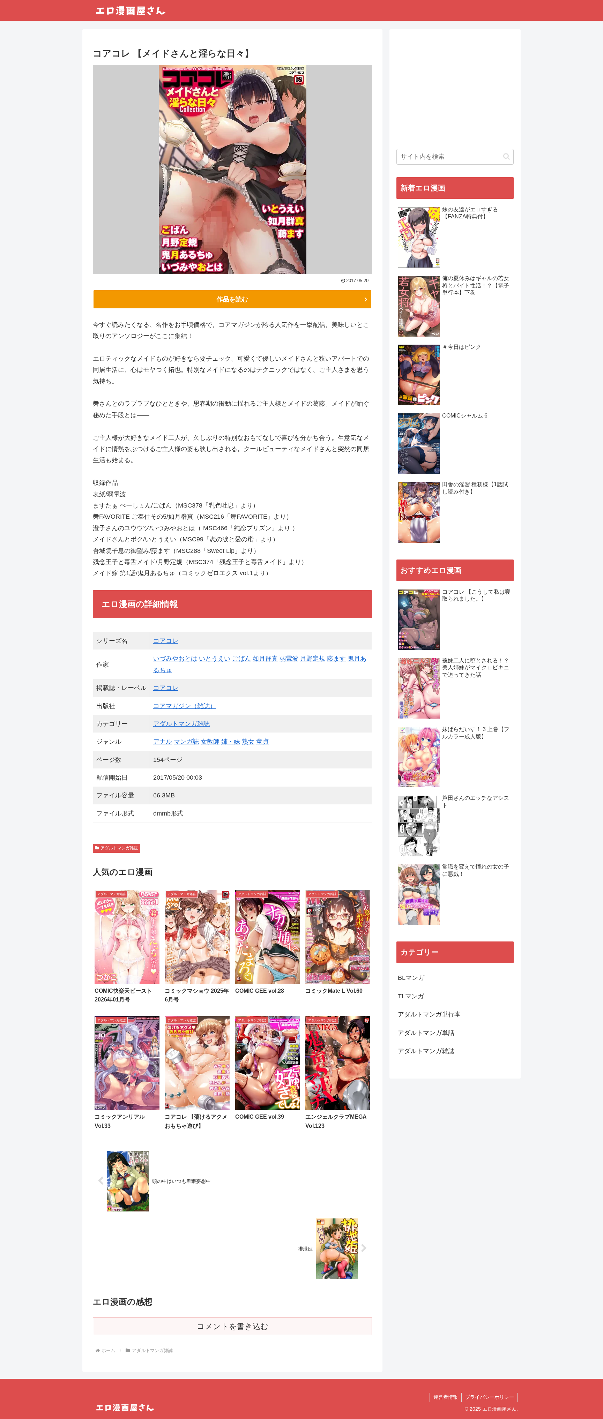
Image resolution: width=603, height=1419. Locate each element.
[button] (506, 156)
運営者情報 (445, 1397)
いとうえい (214, 658)
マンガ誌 (186, 741)
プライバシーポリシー (489, 1397)
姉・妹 (230, 741)
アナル (162, 741)
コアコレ (165, 640)
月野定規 (312, 658)
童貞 (262, 741)
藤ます (336, 658)
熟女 (248, 741)
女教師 (210, 741)
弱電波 (289, 658)
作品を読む (232, 299)
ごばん (241, 658)
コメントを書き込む (232, 1326)
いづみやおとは (175, 658)
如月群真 (265, 658)
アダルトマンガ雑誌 (181, 723)
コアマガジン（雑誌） (184, 706)
